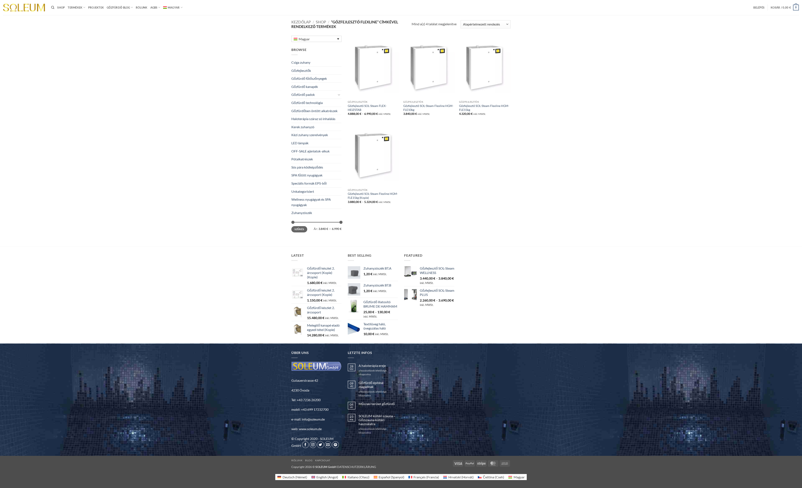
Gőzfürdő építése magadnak (371, 385)
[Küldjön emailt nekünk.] (328, 444)
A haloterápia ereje (372, 366)
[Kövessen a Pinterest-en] (335, 444)
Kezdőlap (301, 22)
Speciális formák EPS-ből (309, 183)
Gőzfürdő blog (118, 7)
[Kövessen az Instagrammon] (313, 444)
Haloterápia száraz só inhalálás (313, 119)
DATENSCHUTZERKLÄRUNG (356, 467)
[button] (758, 7)
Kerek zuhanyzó (302, 127)
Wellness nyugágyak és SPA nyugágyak (311, 202)
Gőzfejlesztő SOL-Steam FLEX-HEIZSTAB (367, 108)
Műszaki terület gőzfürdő (377, 404)
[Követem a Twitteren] (320, 444)
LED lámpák (299, 143)
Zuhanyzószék (301, 213)
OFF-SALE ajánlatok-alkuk (310, 151)
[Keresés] (52, 7)
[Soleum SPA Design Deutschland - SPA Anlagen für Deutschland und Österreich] (24, 8)
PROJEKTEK (96, 7)
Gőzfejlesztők (301, 70)
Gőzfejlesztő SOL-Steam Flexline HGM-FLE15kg (484, 108)
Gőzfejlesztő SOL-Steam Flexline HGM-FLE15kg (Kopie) (373, 195)
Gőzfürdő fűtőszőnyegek (309, 78)
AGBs (153, 7)
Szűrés (299, 229)
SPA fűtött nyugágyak (306, 175)
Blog (308, 460)
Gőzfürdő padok (303, 94)
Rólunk (141, 7)
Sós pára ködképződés (307, 167)
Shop (61, 7)
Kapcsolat (322, 460)
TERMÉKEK (75, 7)
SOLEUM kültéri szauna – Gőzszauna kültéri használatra (377, 420)
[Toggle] (338, 94)
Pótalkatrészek (302, 159)
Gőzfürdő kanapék (304, 87)
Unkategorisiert (302, 191)
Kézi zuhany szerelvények (309, 135)
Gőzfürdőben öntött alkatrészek (314, 111)
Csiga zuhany (300, 62)
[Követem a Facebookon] (305, 444)
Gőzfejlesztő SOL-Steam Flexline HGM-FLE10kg (428, 108)
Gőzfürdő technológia (307, 103)
